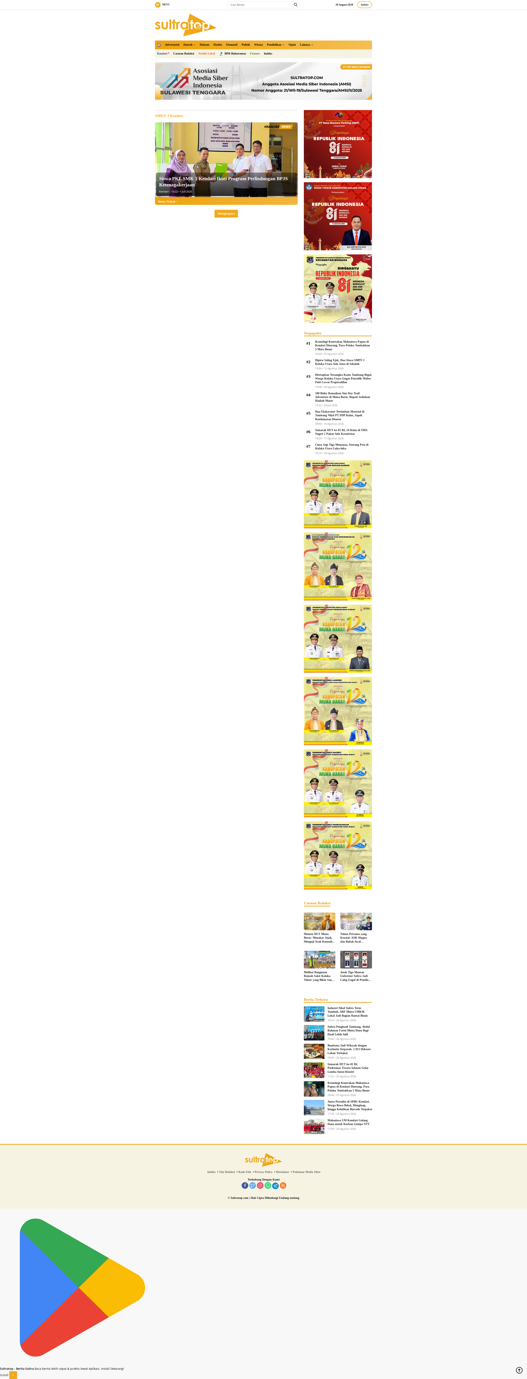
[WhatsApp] (268, 1186)
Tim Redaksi (227, 1172)
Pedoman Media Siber (307, 1172)
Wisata (258, 44)
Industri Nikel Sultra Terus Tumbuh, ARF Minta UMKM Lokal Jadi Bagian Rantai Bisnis (348, 1012)
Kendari (162, 53)
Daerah (187, 44)
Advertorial (172, 44)
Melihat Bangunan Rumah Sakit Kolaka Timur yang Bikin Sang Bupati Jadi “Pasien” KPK (318, 976)
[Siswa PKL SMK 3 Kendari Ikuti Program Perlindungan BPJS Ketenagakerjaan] (226, 159)
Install (4, 1375)
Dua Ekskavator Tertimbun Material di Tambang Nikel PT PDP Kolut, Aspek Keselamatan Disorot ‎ (339, 415)
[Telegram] (275, 1186)
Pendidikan (274, 44)
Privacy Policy (264, 1172)
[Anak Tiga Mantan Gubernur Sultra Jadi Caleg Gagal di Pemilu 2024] (356, 959)
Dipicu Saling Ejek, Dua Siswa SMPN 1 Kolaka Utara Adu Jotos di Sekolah (340, 362)
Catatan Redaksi (183, 53)
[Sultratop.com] (186, 25)
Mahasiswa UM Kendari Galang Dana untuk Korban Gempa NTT (349, 1122)
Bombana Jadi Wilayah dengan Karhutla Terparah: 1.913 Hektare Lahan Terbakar (349, 1049)
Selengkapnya (226, 213)
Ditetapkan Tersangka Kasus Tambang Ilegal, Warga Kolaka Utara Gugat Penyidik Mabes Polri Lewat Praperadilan (343, 378)
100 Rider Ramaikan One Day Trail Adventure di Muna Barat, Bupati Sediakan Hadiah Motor (342, 397)
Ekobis (217, 44)
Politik (246, 44)
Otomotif (232, 44)
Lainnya (305, 44)
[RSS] (283, 1186)
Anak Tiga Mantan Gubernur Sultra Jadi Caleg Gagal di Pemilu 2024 (354, 976)
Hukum (204, 44)
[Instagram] (260, 1186)
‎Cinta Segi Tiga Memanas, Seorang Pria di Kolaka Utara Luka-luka (341, 446)
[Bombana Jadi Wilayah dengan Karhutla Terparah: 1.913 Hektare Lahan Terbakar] (314, 1051)
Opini (292, 44)
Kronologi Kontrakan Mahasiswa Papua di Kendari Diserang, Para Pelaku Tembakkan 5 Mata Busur (342, 345)
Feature (255, 53)
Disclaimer (282, 1172)
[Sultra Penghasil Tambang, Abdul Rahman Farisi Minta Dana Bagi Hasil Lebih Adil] (314, 1032)
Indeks (364, 4)
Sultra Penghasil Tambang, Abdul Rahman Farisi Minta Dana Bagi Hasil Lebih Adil (349, 1030)
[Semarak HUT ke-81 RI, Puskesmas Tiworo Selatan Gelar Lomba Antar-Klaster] (314, 1070)
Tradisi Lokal (206, 53)
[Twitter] (252, 1186)
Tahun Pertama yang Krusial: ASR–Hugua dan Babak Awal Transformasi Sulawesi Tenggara (354, 938)
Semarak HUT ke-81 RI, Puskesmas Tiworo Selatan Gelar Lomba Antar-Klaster (348, 1068)
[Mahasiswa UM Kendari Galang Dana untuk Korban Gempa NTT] (314, 1126)
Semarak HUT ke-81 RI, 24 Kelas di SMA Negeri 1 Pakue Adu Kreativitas (341, 432)
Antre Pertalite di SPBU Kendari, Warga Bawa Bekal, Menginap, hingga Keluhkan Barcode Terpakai (350, 1105)
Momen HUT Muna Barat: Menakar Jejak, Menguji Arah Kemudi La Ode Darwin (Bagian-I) (319, 938)
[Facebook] (245, 1186)
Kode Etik (244, 1172)
